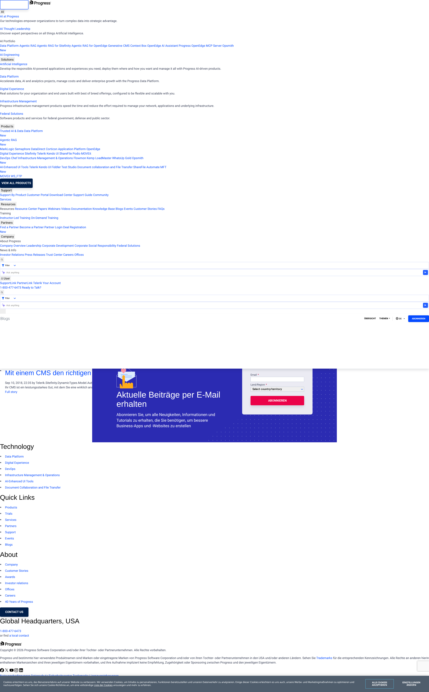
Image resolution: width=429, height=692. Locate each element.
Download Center (60, 195)
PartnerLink (24, 283)
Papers (42, 209)
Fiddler (56, 167)
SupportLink (8, 283)
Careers (68, 255)
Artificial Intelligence (13, 64)
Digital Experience (12, 89)
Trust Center (54, 255)
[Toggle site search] (2, 292)
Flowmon (80, 158)
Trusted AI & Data (11, 131)
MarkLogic (7, 149)
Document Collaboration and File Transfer (33, 487)
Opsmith (117, 48)
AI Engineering (9, 55)
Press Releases (35, 255)
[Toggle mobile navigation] (3, 311)
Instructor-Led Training (15, 218)
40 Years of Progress (19, 602)
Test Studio (69, 167)
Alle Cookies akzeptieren (379, 684)
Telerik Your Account (47, 283)
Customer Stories (145, 209)
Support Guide (82, 195)
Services (5, 199)
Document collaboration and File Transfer (104, 167)
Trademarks (324, 658)
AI (2, 12)
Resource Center (26, 209)
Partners (7, 222)
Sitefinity (30, 153)
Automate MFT (83, 169)
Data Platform (9, 46)
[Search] (2, 259)
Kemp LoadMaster (99, 158)
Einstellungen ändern (411, 684)
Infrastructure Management (18, 101)
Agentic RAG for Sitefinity (54, 46)
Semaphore (22, 149)
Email (254, 375)
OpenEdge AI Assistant (162, 46)
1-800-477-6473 (10, 287)
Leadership (33, 246)
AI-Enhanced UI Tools (14, 167)
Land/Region (258, 385)
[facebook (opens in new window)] (2, 671)
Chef (14, 158)
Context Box (138, 46)
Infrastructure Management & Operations (45, 158)
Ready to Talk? (31, 287)
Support (6, 190)
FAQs (161, 209)
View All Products (16, 183)
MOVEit (86, 153)
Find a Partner (9, 227)
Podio (76, 153)
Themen (383, 318)
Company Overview (13, 246)
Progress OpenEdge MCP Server (200, 46)
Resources (8, 204)
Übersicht (370, 318)
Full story (11, 392)
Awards (10, 577)
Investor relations (16, 583)
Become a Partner (32, 227)
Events (128, 209)
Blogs (119, 209)
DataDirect (38, 149)
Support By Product (13, 195)
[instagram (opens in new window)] (16, 671)
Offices (79, 255)
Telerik (41, 153)
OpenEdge (93, 149)
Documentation (81, 209)
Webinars (54, 209)
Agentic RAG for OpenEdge (89, 46)
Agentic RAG (27, 46)
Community (100, 195)
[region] (214, 684)
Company (7, 236)
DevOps (5, 158)
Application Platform (72, 149)
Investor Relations (12, 255)
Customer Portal (38, 195)
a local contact (19, 635)
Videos (65, 209)
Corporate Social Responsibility (95, 246)
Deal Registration (43, 230)
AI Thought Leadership (15, 29)
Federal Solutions (11, 114)
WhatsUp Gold (121, 158)
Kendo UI (53, 153)
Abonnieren (418, 319)
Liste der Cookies (103, 685)
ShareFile (65, 153)
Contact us (14, 612)
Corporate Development (58, 246)
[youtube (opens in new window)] (12, 671)
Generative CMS (119, 46)
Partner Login (53, 227)
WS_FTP (16, 176)
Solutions (7, 59)
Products (7, 126)
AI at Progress (9, 16)
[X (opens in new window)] (7, 671)
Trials (8, 513)
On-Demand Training (44, 218)
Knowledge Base (104, 209)
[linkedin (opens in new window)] (21, 671)
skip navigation (14, 4)
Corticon (51, 149)
